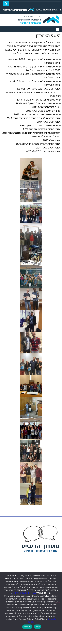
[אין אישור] (57, 601)
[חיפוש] (6, 3)
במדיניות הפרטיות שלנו (24, 593)
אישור (37, 627)
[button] (58, 29)
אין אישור (27, 627)
